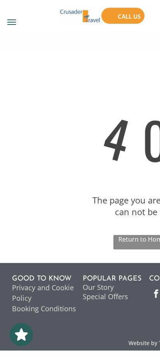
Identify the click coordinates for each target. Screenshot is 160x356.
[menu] (11, 22)
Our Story (98, 287)
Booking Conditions (44, 308)
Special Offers (105, 296)
